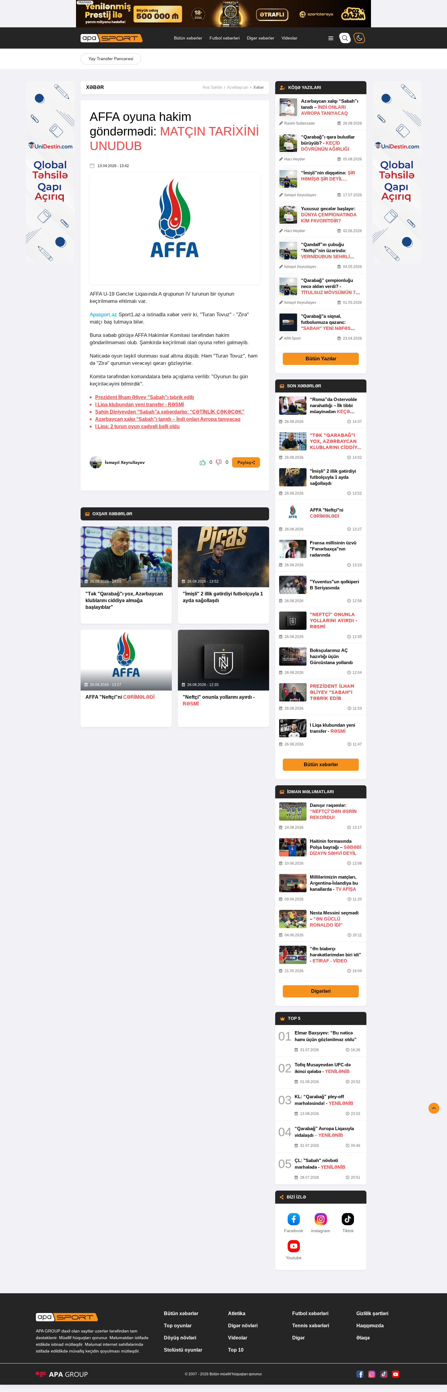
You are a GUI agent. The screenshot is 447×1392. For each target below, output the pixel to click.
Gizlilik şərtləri (372, 1313)
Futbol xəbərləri (225, 38)
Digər (298, 1337)
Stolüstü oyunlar (183, 1350)
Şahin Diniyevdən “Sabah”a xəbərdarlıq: (169, 411)
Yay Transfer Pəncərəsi (110, 58)
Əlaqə (363, 1337)
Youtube (294, 1257)
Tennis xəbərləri (310, 1325)
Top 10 (236, 1350)
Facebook (293, 1230)
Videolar (289, 38)
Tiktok (348, 1230)
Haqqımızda (370, 1325)
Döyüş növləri (180, 1337)
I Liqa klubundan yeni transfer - (139, 404)
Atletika (236, 1313)
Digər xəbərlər (260, 38)
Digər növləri (243, 1325)
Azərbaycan (237, 87)
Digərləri (321, 991)
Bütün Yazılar (321, 358)
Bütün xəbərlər (188, 38)
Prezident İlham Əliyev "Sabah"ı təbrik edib (144, 397)
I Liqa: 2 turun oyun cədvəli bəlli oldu (137, 426)
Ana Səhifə (212, 87)
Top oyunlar (178, 1325)
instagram (320, 1230)
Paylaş (244, 462)
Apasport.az (103, 314)
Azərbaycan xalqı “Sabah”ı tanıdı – (168, 419)
